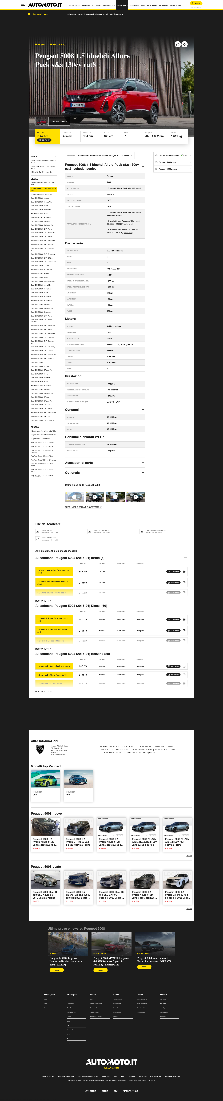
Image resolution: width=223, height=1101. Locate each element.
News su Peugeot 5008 (142, 749)
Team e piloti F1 (71, 1012)
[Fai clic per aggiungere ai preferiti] (184, 44)
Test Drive (160, 746)
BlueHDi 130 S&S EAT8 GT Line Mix (43, 354)
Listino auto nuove (74, 14)
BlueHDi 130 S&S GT (38, 362)
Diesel (34, 178)
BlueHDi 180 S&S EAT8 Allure (41, 408)
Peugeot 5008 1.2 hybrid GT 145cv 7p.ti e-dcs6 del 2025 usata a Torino (177, 896)
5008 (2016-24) (58, 44)
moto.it (105, 1091)
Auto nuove (163, 999)
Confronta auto (117, 14)
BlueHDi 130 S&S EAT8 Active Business (41, 321)
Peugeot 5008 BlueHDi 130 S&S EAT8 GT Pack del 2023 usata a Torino (111, 896)
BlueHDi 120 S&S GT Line (40, 265)
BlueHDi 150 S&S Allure (39, 381)
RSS (122, 1077)
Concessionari (164, 1012)
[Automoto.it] (45, 5)
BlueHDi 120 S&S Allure (39, 213)
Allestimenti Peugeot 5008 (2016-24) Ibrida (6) (70, 557)
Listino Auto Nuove (142, 999)
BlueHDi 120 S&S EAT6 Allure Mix (43, 240)
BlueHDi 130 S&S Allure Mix (41, 296)
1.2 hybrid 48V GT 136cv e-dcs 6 (42, 172)
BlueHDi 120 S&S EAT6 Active (41, 229)
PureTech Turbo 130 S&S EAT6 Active (42, 465)
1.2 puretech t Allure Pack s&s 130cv (43, 435)
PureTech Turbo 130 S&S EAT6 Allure (42, 470)
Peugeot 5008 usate (167, 162)
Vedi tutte (189, 855)
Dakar (68, 1021)
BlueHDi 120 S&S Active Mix (41, 209)
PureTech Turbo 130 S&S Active (42, 446)
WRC (68, 1039)
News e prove (49, 994)
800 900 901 (55, 752)
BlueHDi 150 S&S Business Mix (42, 393)
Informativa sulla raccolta (11, 1099)
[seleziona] (128, 223)
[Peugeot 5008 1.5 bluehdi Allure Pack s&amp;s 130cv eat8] (184, 630)
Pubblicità (106, 1077)
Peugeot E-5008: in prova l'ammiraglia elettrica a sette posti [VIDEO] (66, 961)
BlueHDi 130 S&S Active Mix (41, 285)
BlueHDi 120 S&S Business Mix (42, 225)
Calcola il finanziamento (170, 155)
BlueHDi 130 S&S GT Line (40, 366)
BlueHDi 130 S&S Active (39, 277)
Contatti (142, 1077)
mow (115, 1091)
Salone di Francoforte (96, 1003)
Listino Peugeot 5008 (112, 753)
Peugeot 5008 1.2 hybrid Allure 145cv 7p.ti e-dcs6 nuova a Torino (110, 843)
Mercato (163, 994)
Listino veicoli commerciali (96, 14)
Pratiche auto (117, 1012)
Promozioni (163, 1017)
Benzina (35, 427)
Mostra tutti (37, 477)
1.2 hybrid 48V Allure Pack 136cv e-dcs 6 (43, 167)
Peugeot (41, 44)
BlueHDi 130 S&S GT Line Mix (41, 370)
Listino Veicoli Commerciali (144, 1008)
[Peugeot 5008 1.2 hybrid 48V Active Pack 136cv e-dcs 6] (184, 571)
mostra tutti (42, 601)
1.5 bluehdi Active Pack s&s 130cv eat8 (43, 183)
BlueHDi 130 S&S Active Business (43, 281)
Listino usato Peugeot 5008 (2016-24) (140, 753)
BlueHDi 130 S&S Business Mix (42, 308)
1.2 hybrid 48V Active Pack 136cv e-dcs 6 (43, 161)
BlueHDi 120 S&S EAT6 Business (42, 244)
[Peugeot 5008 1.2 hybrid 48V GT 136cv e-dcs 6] (184, 592)
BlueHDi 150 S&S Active (39, 374)
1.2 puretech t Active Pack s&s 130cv (44, 431)
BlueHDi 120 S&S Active (39, 206)
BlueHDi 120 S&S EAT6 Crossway (43, 254)
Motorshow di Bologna (96, 1017)
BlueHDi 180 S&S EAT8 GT (40, 416)
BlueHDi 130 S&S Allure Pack (41, 300)
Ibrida (34, 156)
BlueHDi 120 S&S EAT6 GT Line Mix (43, 262)
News (45, 999)
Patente (115, 1017)
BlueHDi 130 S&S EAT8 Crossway (43, 347)
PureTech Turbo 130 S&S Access (42, 442)
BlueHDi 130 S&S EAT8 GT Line (42, 350)
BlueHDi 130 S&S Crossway (41, 312)
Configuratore (145, 746)
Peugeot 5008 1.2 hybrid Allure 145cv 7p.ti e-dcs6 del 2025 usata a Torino (143, 896)
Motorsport (72, 994)
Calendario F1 (70, 1003)
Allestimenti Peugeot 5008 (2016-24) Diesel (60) (71, 605)
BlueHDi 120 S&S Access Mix (41, 202)
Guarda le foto (59, 121)
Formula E (70, 1017)
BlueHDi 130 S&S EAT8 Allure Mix (43, 333)
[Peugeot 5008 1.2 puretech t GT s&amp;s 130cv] (184, 683)
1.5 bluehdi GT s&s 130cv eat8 (41, 194)
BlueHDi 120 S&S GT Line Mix (41, 269)
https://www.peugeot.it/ (58, 754)
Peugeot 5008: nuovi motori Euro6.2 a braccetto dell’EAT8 (154, 959)
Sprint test (99, 953)
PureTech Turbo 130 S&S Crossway (43, 460)
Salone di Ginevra (95, 1008)
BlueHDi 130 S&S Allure (39, 293)
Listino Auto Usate (142, 1003)
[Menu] (23, 4)
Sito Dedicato (128, 746)
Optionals (72, 472)
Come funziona (117, 999)
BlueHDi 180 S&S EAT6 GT (40, 405)
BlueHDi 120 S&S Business (40, 221)
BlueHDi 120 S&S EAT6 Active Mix (43, 233)
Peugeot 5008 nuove (168, 168)
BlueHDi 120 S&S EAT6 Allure (41, 236)
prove (53, 953)
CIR (68, 1025)
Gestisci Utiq (155, 1077)
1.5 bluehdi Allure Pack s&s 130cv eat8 (43, 189)
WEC (68, 1034)
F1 (67, 999)
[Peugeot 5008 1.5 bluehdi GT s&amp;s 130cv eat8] (184, 640)
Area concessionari (196, 7)
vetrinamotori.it (130, 1091)
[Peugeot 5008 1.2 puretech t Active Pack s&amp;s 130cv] (184, 666)
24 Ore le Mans (71, 1030)
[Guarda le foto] (41, 121)
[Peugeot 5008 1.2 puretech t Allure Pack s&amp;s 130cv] (184, 674)
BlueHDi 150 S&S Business (40, 389)
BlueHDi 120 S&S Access (40, 198)
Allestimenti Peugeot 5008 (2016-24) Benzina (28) (72, 653)
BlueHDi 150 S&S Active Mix (41, 378)
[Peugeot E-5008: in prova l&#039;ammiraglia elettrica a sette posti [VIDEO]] (68, 944)
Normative (116, 1008)
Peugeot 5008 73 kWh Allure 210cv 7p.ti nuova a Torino (177, 841)
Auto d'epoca (163, 1008)
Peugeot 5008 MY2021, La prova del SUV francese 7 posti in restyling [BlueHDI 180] (111, 961)
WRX (68, 1043)
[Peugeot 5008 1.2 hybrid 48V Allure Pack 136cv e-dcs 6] (184, 582)
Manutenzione (117, 1003)
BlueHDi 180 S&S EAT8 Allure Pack (43, 412)
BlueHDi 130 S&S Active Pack (41, 289)
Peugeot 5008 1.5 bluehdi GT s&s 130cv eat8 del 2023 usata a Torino (78, 896)
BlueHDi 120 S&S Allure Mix (41, 217)
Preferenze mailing (173, 1077)
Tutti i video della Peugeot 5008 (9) (83, 507)
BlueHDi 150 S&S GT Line (40, 397)
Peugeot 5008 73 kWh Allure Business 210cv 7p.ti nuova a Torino (144, 841)
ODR (115, 1077)
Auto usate (163, 1003)
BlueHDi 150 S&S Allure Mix (41, 385)
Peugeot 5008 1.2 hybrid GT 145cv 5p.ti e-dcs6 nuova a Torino (78, 841)
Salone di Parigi (94, 1012)
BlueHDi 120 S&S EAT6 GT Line (42, 258)
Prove (45, 1003)
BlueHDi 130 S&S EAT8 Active (41, 316)
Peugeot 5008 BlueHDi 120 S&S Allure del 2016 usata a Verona (45, 894)
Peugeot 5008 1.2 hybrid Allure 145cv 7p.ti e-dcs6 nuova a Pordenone (44, 843)
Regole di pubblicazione (88, 1077)
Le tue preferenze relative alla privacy (40, 1099)
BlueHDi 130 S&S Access (40, 273)
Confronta (46, 140)
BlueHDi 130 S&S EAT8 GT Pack (42, 358)
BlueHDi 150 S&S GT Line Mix (41, 401)
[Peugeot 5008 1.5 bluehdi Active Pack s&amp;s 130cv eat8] (184, 619)
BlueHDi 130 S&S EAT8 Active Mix (43, 325)
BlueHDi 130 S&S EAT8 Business (42, 337)
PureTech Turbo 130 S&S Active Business (42, 451)
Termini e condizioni (66, 1077)
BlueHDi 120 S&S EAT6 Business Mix (42, 249)
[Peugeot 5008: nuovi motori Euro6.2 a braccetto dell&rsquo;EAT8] (135, 497)
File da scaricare (48, 524)
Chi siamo (132, 1077)
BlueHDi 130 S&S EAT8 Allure (41, 329)
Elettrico (46, 1008)
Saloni (93, 994)
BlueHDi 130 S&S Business (40, 304)
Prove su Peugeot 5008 (165, 749)
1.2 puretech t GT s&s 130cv (40, 438)
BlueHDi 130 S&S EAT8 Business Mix (42, 342)
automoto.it (90, 1091)
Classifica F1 (70, 1008)
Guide (116, 994)
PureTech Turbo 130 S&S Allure (42, 456)
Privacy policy (48, 1077)
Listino (140, 994)
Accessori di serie (79, 462)
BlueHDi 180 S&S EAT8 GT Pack (42, 420)
